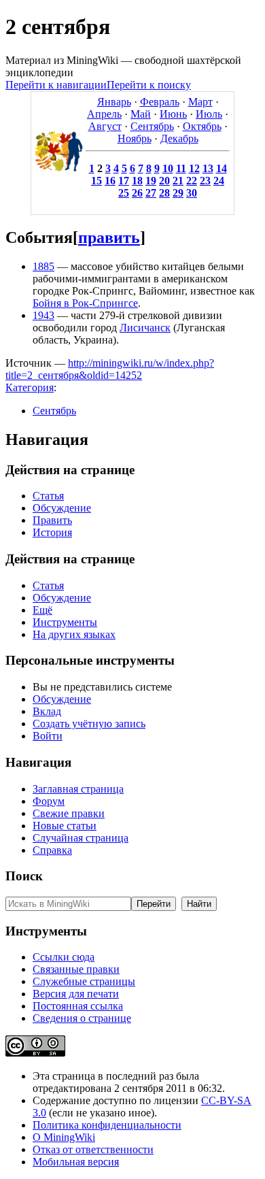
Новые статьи (64, 825)
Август (105, 126)
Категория (29, 387)
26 (137, 193)
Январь (114, 101)
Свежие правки (69, 813)
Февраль (159, 101)
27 (150, 193)
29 (178, 193)
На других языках (74, 634)
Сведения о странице (82, 1018)
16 (110, 180)
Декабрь (179, 138)
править (109, 237)
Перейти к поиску (149, 84)
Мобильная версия (76, 1161)
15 (96, 180)
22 (191, 180)
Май (140, 114)
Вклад (47, 711)
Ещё (42, 610)
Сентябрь (152, 126)
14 (221, 168)
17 (123, 180)
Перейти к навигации (56, 84)
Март (200, 101)
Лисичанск (145, 327)
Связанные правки (76, 969)
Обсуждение (62, 508)
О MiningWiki (64, 1137)
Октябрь (202, 126)
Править (52, 520)
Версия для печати (76, 993)
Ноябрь (135, 138)
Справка (52, 850)
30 (191, 193)
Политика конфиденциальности (107, 1125)
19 (150, 180)
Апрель (104, 114)
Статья (48, 495)
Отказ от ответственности (93, 1149)
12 (194, 168)
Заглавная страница (78, 789)
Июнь (173, 114)
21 (178, 180)
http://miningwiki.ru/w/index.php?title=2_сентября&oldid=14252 (109, 369)
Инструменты (65, 622)
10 (167, 168)
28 (164, 193)
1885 (43, 266)
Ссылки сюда (63, 957)
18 (137, 180)
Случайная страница (80, 838)
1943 (43, 315)
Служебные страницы (84, 981)
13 (207, 168)
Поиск (24, 876)
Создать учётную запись (89, 723)
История (52, 532)
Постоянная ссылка (78, 1006)
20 (164, 180)
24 (218, 180)
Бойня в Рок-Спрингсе (85, 303)
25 (123, 193)
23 (205, 180)
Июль (209, 114)
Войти (48, 736)
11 (181, 168)
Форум (49, 801)
